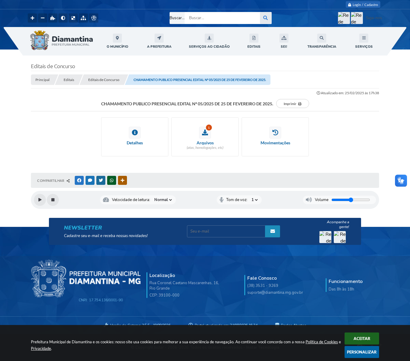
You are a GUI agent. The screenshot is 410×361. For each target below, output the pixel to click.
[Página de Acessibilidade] (93, 18)
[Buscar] (265, 18)
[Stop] (53, 200)
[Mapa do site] (83, 18)
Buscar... (177, 18)
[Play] (40, 200)
